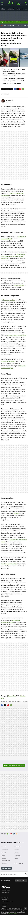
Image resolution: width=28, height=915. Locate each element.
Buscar (26, 874)
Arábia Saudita (11, 25)
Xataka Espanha (6, 890)
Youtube (10, 833)
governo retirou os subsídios (16, 335)
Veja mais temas (6, 868)
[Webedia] (6, 882)
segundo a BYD (19, 285)
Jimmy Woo (12, 696)
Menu (2, 4)
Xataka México (5, 892)
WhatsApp (7, 833)
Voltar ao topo (19, 880)
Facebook (15, 89)
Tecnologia (10, 9)
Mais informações (12, 913)
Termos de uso (5, 904)
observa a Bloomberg (8, 361)
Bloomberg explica (8, 300)
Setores (4, 852)
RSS (17, 833)
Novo (26, 4)
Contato (4, 906)
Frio (18, 25)
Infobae (16, 513)
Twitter (17, 89)
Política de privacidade (7, 901)
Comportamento (18, 863)
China (4, 25)
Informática (19, 9)
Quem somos (5, 899)
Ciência (3, 9)
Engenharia (5, 849)
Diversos (11, 701)
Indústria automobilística (6, 859)
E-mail (23, 89)
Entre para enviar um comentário (14, 765)
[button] (10, 100)
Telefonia (16, 852)
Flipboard (20, 89)
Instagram (13, 833)
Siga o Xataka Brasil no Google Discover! (11, 22)
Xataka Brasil (14, 3)
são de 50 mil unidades (8, 564)
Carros (18, 701)
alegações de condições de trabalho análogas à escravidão (13, 256)
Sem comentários (7, 89)
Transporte (17, 855)
